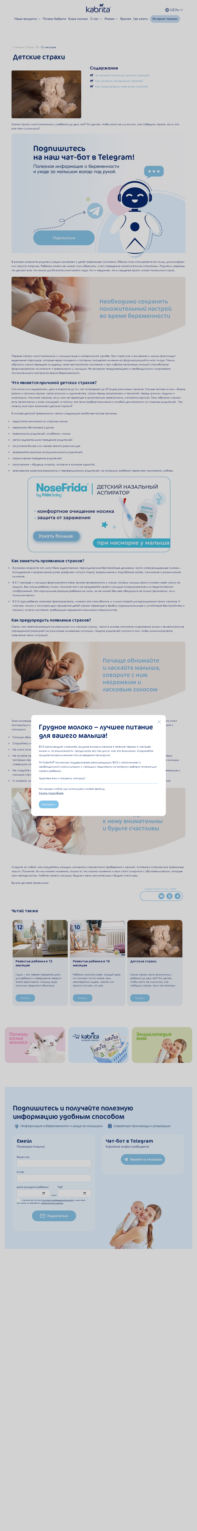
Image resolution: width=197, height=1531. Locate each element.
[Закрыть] (159, 722)
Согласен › (49, 804)
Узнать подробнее (51, 793)
